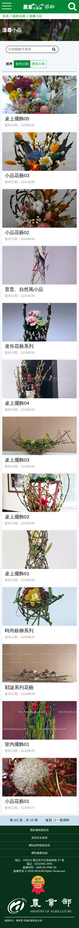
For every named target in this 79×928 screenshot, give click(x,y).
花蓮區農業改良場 (33, 920)
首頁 (5, 16)
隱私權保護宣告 (39, 830)
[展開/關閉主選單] (6, 6)
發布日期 (22, 64)
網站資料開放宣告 (39, 845)
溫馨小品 (35, 16)
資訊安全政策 (39, 837)
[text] (29, 49)
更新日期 (38, 64)
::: (78, 830)
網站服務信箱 (39, 852)
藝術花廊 (19, 16)
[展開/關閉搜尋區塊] (72, 6)
